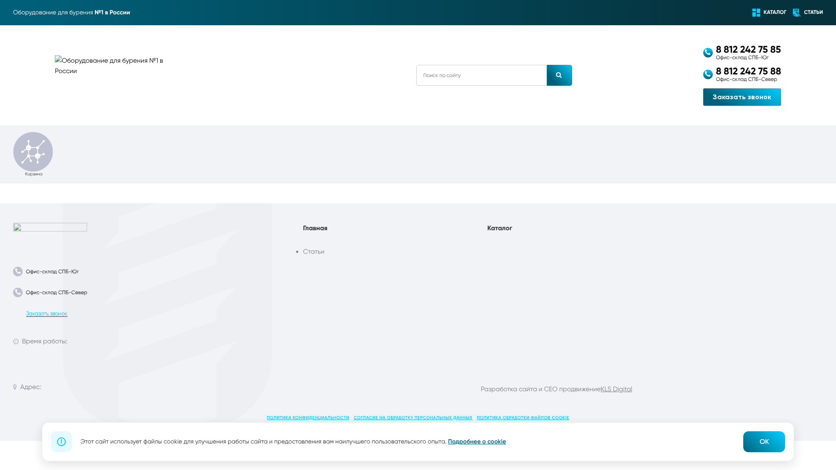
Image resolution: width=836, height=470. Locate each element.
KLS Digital (616, 389)
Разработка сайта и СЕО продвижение (540, 389)
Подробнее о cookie (477, 441)
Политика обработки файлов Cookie (523, 417)
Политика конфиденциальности (308, 417)
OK (764, 441)
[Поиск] (559, 75)
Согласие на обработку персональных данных (413, 417)
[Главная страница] (50, 235)
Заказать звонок (742, 97)
